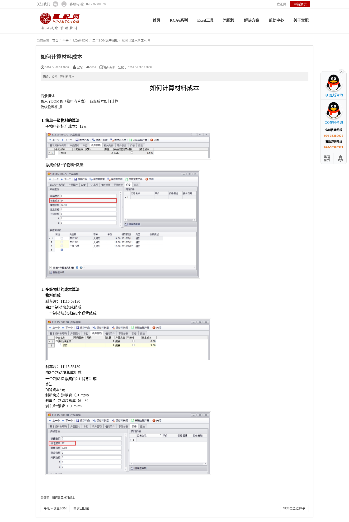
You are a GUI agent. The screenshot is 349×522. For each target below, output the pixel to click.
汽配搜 (229, 20)
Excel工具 (205, 20)
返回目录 (82, 508)
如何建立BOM (57, 508)
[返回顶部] (341, 158)
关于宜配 (301, 20)
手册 (65, 40)
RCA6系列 (179, 20)
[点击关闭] (341, 71)
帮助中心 (276, 20)
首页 (156, 20)
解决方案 (251, 20)
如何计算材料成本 (134, 40)
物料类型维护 (292, 508)
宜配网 (282, 4)
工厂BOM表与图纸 (105, 40)
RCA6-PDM (80, 40)
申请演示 (300, 4)
